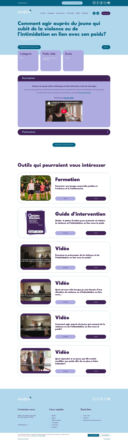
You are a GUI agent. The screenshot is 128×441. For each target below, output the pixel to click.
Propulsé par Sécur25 (23, 439)
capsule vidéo (68, 98)
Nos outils (106, 13)
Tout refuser (105, 435)
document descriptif (84, 92)
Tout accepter (93, 435)
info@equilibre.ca (23, 3)
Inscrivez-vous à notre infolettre (72, 3)
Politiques (54, 427)
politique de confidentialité (38, 435)
